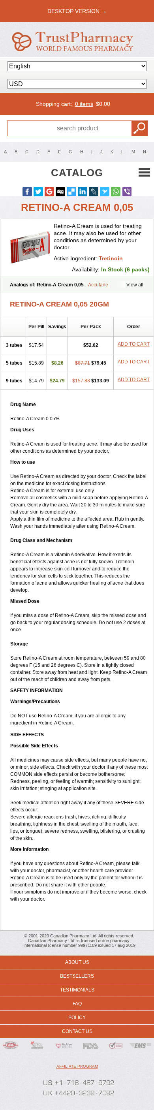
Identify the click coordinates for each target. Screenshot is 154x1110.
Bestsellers (77, 976)
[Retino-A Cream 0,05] (30, 247)
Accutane (98, 285)
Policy (77, 1017)
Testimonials (77, 990)
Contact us (77, 1031)
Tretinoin (111, 258)
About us (77, 962)
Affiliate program (77, 1066)
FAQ (77, 1004)
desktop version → (77, 11)
